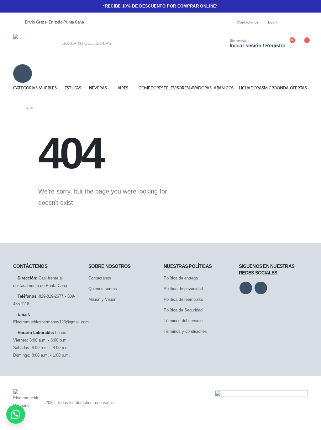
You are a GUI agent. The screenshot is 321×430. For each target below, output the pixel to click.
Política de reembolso (183, 299)
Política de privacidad (183, 288)
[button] (15, 414)
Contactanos (248, 22)
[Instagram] (303, 22)
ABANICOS (224, 88)
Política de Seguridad (183, 310)
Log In (273, 22)
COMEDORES (149, 88)
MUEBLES (48, 88)
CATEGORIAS (24, 88)
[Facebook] (292, 22)
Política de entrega (181, 278)
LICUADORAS (250, 88)
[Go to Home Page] (15, 108)
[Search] (195, 43)
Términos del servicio (183, 320)
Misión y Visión (102, 299)
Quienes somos (102, 288)
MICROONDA (275, 88)
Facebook (245, 288)
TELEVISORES (175, 88)
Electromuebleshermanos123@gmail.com (51, 322)
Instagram (261, 288)
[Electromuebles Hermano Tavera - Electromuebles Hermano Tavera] (33, 43)
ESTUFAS (73, 88)
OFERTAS (298, 88)
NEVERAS (98, 88)
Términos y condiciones (185, 331)
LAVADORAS (200, 88)
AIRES (123, 88)
